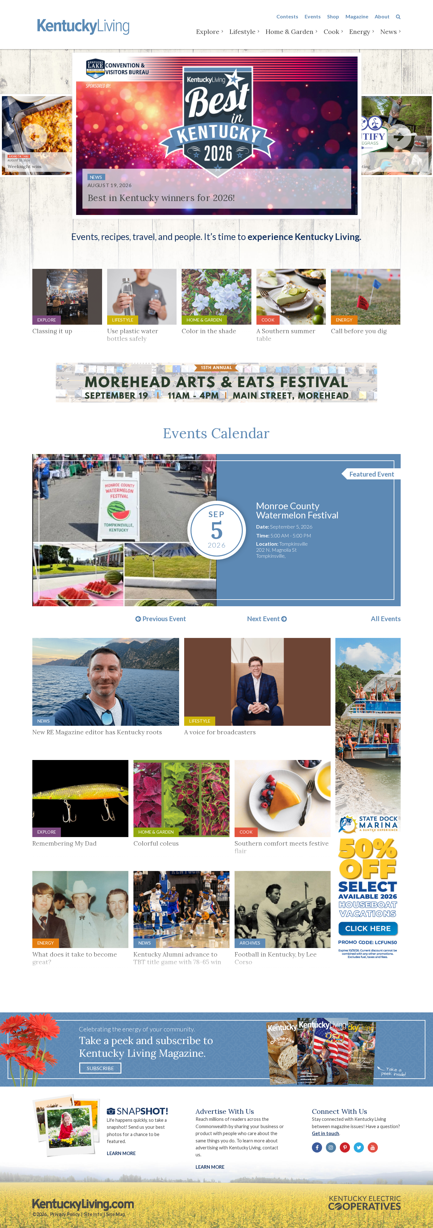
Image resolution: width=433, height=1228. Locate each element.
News (388, 32)
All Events (386, 618)
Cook (331, 32)
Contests (287, 16)
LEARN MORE (210, 1167)
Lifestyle (242, 32)
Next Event (264, 618)
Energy (359, 32)
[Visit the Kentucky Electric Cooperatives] (364, 1203)
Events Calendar (216, 433)
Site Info (93, 1214)
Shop (333, 16)
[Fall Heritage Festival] (124, 530)
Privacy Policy (65, 1214)
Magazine (357, 16)
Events (313, 16)
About (382, 16)
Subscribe (100, 1068)
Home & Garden (289, 32)
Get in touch (325, 1133)
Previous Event (163, 618)
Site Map (115, 1214)
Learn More (121, 1153)
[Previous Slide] (34, 136)
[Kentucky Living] (84, 26)
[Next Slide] (398, 136)
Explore (207, 32)
